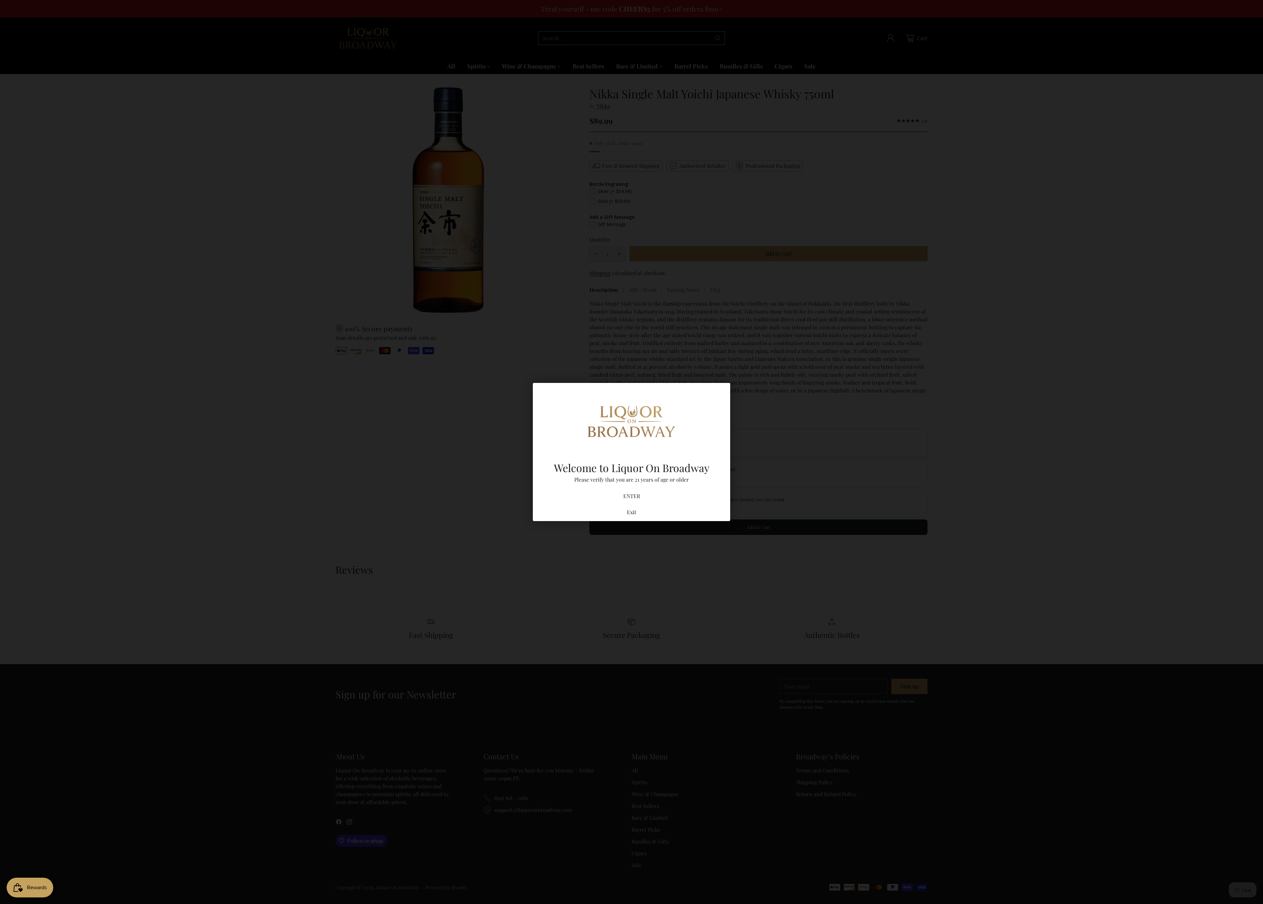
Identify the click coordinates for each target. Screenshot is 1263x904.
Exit (631, 512)
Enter (631, 495)
